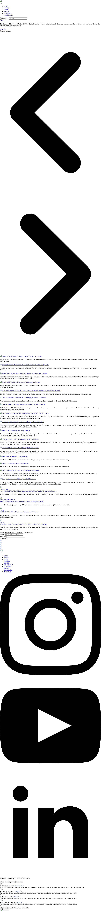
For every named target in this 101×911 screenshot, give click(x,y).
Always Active (18, 886)
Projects (6, 11)
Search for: (5, 18)
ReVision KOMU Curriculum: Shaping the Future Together (20, 448)
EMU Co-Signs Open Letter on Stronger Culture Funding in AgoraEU (22, 501)
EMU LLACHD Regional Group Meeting (15, 463)
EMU (2, 20)
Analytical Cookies (8, 897)
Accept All (19, 882)
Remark (16, 891)
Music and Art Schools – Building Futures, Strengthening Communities (22, 22)
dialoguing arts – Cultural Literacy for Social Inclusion (19, 479)
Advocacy (3, 500)
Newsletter (7, 571)
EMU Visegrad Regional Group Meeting (14, 456)
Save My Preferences (14, 908)
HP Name (3, 536)
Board (6, 559)
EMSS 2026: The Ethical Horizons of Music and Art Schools (21, 382)
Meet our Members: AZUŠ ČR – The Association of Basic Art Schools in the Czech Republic (31, 391)
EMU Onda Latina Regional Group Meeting (16, 430)
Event (2, 510)
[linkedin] (50, 876)
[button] (50, 112)
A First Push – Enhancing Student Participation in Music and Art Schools (24, 373)
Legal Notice (8, 570)
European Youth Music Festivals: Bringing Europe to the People (22, 356)
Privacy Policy (8, 564)
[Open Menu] (1, 3)
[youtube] (50, 775)
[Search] (1, 19)
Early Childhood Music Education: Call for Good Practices (20, 470)
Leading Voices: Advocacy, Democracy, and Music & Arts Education (23, 404)
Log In (6, 568)
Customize (4, 882)
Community (7, 13)
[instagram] (50, 674)
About (6, 6)
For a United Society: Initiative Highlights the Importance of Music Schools (25, 413)
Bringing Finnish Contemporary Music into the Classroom (20, 439)
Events (6, 10)
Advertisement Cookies (9, 902)
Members (7, 8)
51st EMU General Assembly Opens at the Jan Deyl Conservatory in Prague (24, 524)
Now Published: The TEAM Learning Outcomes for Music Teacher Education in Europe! (28, 491)
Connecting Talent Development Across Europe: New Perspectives (23, 422)
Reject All (11, 882)
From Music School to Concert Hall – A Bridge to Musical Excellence (24, 397)
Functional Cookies (8, 891)
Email (2, 534)
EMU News (4, 489)
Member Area (8, 15)
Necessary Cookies (8, 886)
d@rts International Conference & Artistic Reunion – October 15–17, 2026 (25, 365)
